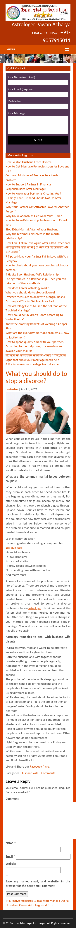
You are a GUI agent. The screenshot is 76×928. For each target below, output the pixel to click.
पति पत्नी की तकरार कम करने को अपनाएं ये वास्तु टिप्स (36, 355)
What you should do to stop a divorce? (30, 292)
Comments (48, 773)
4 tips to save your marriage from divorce (32, 364)
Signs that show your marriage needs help (32, 360)
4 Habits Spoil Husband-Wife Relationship (32, 274)
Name (11, 843)
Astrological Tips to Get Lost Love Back (30, 301)
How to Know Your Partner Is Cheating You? (33, 193)
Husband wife (29, 773)
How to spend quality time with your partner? (35, 342)
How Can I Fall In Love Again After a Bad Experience (38, 243)
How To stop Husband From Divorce (28, 162)
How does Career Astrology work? (27, 288)
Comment (12, 799)
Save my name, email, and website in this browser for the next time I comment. (38, 884)
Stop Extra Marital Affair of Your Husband (32, 229)
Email (10, 856)
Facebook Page (39, 766)
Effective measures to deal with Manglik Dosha (35, 297)
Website (11, 864)
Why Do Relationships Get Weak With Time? (34, 216)
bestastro (12, 389)
